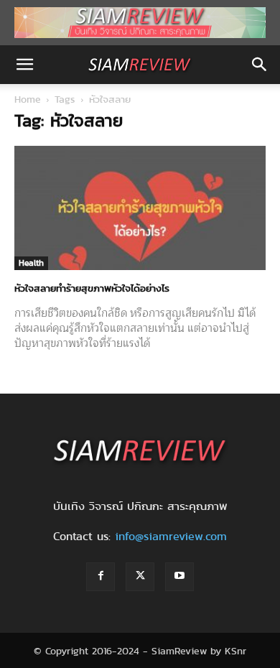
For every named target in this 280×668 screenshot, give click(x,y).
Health (31, 262)
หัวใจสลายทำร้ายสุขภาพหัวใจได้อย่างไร (91, 288)
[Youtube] (179, 576)
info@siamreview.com (171, 536)
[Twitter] (140, 576)
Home (27, 99)
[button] (24, 64)
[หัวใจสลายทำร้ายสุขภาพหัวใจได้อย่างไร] (140, 208)
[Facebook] (100, 576)
